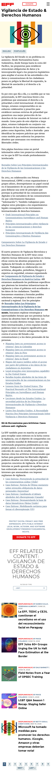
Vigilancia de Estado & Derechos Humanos (26, 568)
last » (32, 768)
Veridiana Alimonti (27, 606)
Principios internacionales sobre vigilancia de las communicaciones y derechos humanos (27, 226)
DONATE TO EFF (26, 537)
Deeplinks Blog (25, 604)
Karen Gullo (42, 604)
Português (19, 51)
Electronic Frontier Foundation (8, 4)
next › (21, 768)
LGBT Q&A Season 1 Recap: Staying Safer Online (32, 704)
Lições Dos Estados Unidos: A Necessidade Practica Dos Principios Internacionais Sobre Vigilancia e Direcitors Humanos (28, 413)
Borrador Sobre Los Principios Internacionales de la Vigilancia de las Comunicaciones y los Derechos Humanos (25, 168)
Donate (29, 4)
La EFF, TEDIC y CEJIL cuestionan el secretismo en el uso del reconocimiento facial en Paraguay (32, 619)
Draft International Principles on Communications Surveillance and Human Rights (27, 217)
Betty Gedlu (41, 722)
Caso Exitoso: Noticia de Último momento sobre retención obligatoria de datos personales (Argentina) (27, 488)
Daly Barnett (42, 667)
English (7, 51)
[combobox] (30, 588)
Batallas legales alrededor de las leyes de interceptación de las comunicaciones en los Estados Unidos (28, 380)
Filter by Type (26, 584)
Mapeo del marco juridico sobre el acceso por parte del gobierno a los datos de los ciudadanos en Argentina (26, 365)
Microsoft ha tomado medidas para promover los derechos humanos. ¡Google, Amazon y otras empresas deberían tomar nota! (34, 738)
